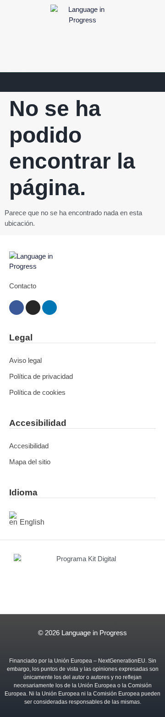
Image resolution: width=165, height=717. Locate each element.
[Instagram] (33, 307)
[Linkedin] (49, 307)
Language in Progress (94, 633)
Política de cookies (37, 392)
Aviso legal (25, 360)
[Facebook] (16, 307)
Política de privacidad (41, 376)
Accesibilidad (29, 446)
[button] (16, 82)
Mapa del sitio (29, 462)
